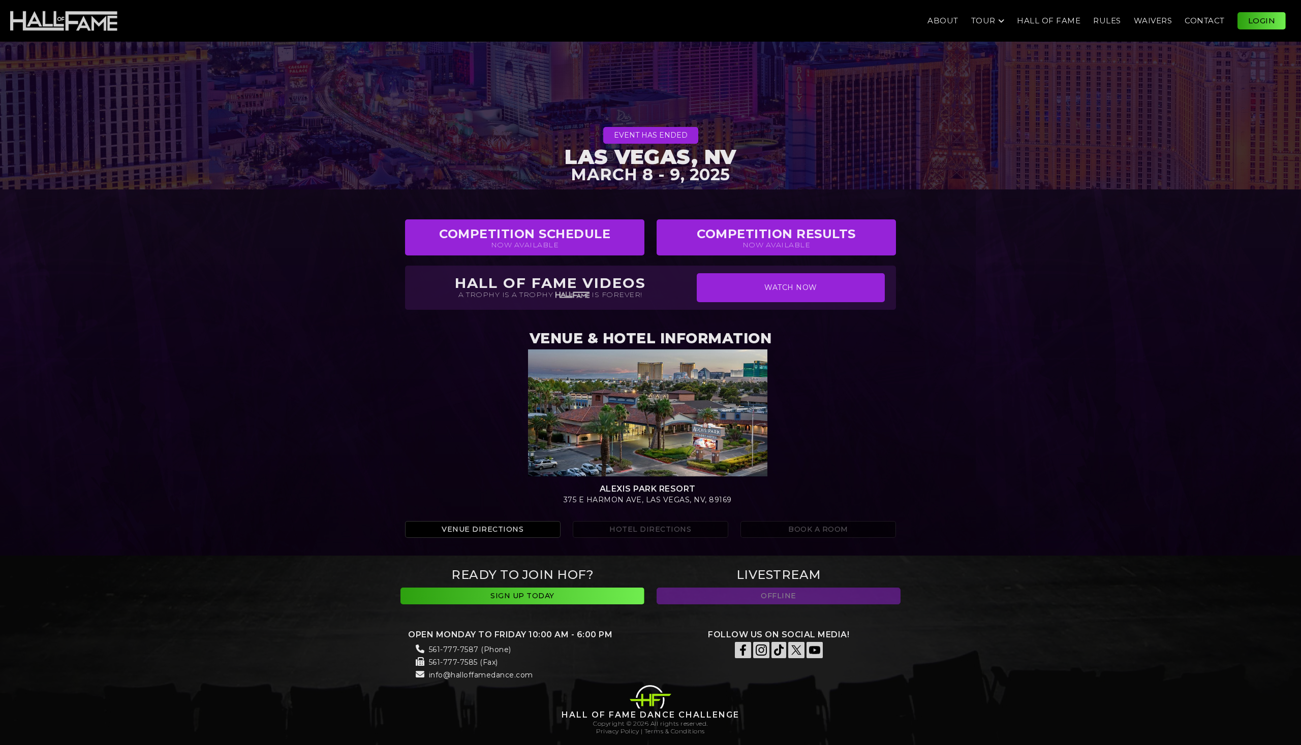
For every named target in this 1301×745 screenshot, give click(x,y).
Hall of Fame (1048, 20)
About (942, 20)
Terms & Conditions (674, 731)
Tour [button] (983, 20)
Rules (1107, 20)
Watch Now (790, 287)
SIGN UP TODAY (522, 595)
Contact (1205, 20)
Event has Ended (651, 135)
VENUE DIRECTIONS (482, 529)
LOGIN (1262, 20)
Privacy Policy (617, 731)
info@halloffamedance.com (481, 674)
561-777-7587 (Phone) (470, 649)
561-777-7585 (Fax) (463, 662)
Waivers (1153, 20)
